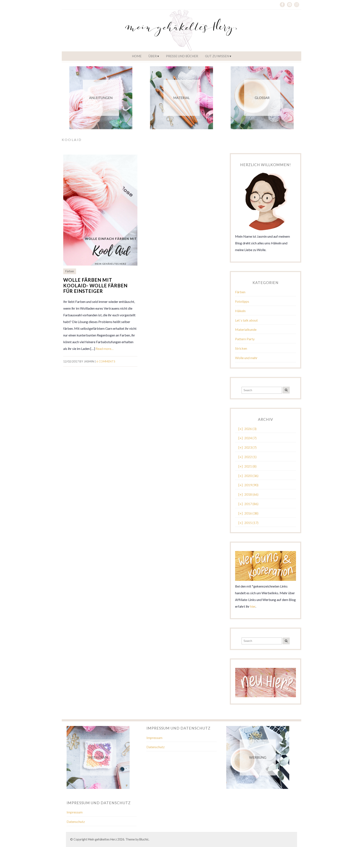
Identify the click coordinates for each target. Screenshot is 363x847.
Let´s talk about (246, 320)
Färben (69, 271)
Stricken (241, 348)
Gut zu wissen (217, 56)
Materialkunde (245, 329)
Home (137, 56)
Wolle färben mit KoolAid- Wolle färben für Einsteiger (95, 285)
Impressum (154, 738)
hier (252, 606)
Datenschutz (155, 747)
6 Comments (105, 361)
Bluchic (144, 839)
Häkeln (240, 311)
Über (153, 56)
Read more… (105, 349)
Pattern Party (245, 339)
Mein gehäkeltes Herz (102, 839)
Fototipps (242, 301)
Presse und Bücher (182, 56)
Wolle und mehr (246, 358)
